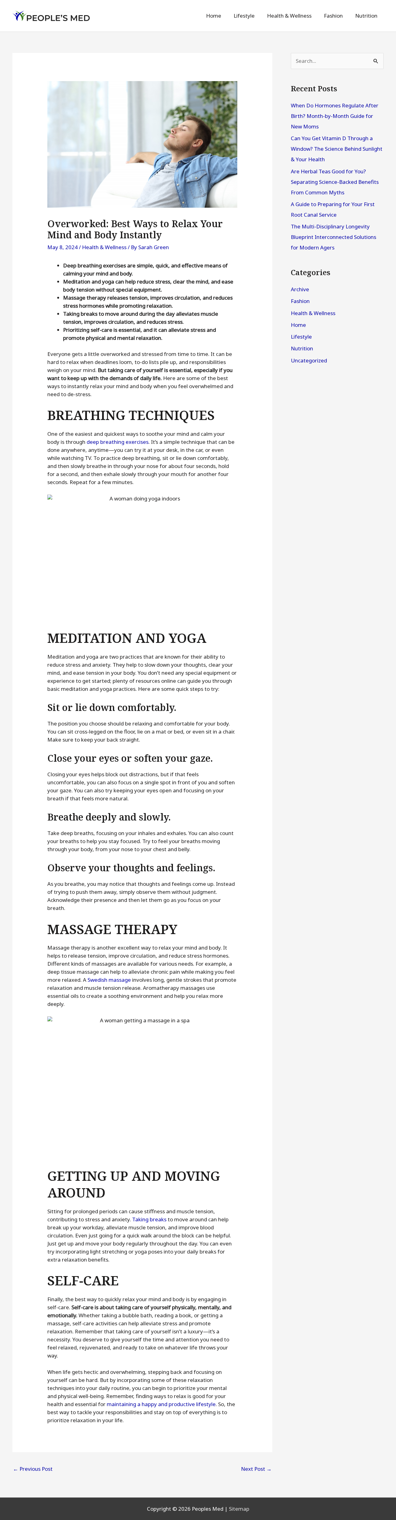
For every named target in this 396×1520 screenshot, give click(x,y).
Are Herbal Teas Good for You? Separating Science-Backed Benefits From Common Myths (335, 182)
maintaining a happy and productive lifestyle (161, 1404)
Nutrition (302, 348)
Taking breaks (149, 1219)
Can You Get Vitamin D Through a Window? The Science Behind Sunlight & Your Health (336, 149)
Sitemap (239, 1508)
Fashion (300, 301)
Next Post (256, 1468)
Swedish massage (109, 979)
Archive (300, 289)
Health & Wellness (104, 247)
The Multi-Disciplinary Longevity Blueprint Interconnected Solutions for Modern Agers (333, 237)
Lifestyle (301, 336)
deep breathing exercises (117, 441)
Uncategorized (309, 360)
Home (298, 324)
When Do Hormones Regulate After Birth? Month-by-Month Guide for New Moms (334, 116)
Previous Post (33, 1468)
